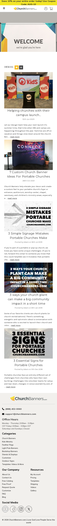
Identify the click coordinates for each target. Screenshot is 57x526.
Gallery (33, 490)
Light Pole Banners (10, 448)
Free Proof (6, 484)
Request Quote (8, 487)
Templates (34, 481)
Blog (4, 497)
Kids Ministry (7, 441)
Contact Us (7, 477)
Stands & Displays (9, 454)
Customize (6, 458)
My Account (35, 474)
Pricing (33, 477)
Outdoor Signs (8, 461)
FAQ (4, 494)
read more (14, 137)
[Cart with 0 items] (51, 8)
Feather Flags (8, 445)
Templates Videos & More (13, 464)
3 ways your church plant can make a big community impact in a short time (28, 299)
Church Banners (9, 438)
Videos (33, 487)
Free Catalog (7, 481)
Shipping (34, 484)
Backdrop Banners (10, 451)
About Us (6, 474)
